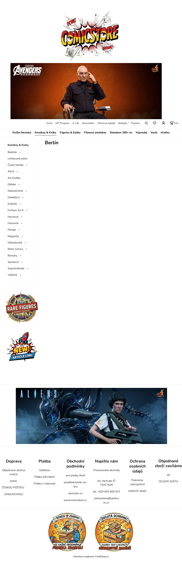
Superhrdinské (16, 268)
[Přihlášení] (163, 123)
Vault (154, 132)
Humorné (13, 223)
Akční (11, 171)
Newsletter (88, 123)
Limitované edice (17, 158)
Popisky (135, 123)
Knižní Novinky (21, 132)
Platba (45, 461)
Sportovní (13, 262)
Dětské (12, 184)
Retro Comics (15, 249)
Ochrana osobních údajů (137, 466)
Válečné (12, 275)
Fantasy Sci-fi (15, 210)
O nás (76, 123)
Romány (12, 255)
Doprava (14, 461)
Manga (12, 229)
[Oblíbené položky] (154, 123)
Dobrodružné (15, 191)
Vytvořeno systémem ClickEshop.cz (91, 556)
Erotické (12, 204)
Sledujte (122, 123)
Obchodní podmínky (75, 463)
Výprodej (141, 132)
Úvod (49, 123)
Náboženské (15, 242)
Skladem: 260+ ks (121, 132)
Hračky (165, 132)
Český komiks (15, 165)
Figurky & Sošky (70, 132)
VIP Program (62, 123)
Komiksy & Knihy (45, 132)
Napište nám (106, 461)
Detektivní (13, 197)
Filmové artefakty (95, 132)
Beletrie (12, 152)
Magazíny (13, 236)
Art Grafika (14, 178)
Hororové (13, 217)
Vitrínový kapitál (106, 123)
